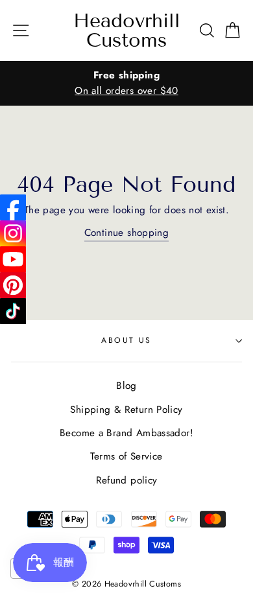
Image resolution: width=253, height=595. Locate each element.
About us (126, 340)
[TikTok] (13, 311)
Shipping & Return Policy (126, 409)
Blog (126, 386)
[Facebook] (13, 207)
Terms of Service (126, 456)
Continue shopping (126, 233)
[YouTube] (13, 259)
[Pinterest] (13, 285)
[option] (126, 83)
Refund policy (127, 480)
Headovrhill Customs (126, 30)
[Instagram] (13, 233)
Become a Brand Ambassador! (126, 433)
